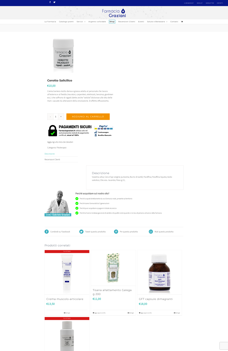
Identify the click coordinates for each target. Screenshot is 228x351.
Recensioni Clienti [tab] (52, 159)
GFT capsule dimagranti (156, 299)
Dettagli (68, 313)
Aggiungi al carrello (88, 116)
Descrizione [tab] (50, 153)
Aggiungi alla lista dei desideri (60, 142)
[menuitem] (189, 3)
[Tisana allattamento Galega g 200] (113, 268)
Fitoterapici (61, 147)
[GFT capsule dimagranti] (159, 272)
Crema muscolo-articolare (64, 299)
